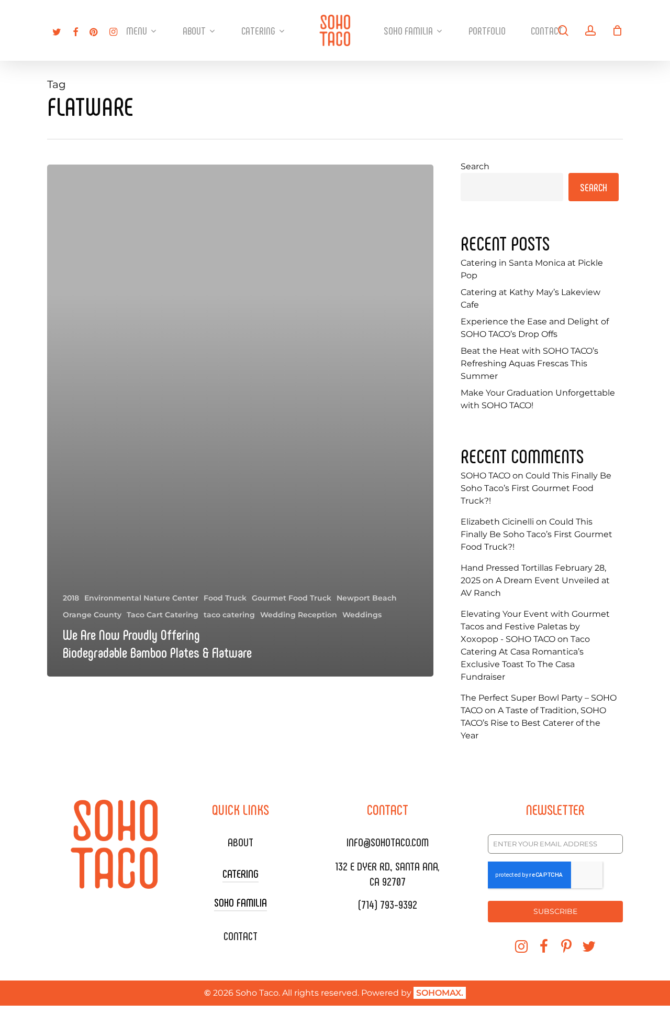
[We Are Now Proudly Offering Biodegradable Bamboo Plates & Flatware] (240, 421)
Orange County (92, 614)
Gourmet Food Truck (291, 598)
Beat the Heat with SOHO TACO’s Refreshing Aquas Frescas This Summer (529, 363)
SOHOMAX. (439, 993)
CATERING (240, 873)
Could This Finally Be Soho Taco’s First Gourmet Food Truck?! (536, 488)
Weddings (362, 614)
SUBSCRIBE (555, 911)
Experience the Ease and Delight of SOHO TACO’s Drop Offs (535, 328)
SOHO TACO (485, 476)
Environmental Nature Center (141, 598)
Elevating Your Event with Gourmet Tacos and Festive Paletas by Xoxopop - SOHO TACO (535, 626)
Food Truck (225, 598)
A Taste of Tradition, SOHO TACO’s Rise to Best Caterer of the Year (533, 722)
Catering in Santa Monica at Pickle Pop (532, 269)
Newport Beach (367, 598)
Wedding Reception (298, 614)
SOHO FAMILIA (240, 902)
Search (475, 166)
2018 (71, 598)
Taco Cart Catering (162, 614)
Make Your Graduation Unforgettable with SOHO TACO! (538, 399)
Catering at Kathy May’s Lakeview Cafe (530, 298)
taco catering (229, 614)
